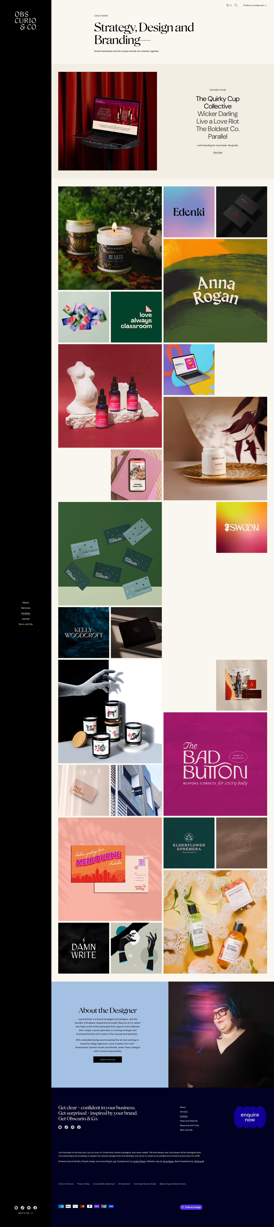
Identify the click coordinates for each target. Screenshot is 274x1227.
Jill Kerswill (199, 1161)
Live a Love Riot (218, 121)
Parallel (217, 136)
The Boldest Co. (218, 128)
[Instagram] (16, 1208)
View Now (217, 152)
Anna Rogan (168, 1161)
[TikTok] (22, 1208)
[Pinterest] (29, 1208)
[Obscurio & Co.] (25, 21)
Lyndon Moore (139, 1161)
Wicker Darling (218, 113)
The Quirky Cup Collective (217, 102)
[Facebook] (35, 1208)
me (114, 1161)
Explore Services (107, 1059)
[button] (236, 5)
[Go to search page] (236, 5)
